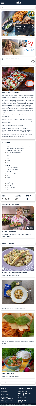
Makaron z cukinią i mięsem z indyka (13, 306)
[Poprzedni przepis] (32, 62)
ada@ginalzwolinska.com (24, 391)
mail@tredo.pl (4, 402)
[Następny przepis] (34, 62)
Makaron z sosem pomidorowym (11, 339)
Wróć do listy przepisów (10, 383)
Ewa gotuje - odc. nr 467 (9, 231)
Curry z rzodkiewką (8, 374)
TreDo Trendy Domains (6, 400)
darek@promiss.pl (22, 397)
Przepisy (7, 59)
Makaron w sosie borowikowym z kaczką (14, 272)
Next (33, 26)
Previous (3, 26)
